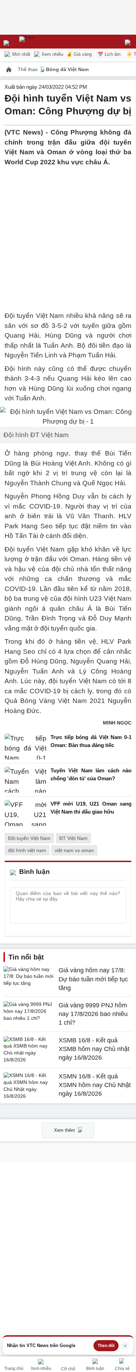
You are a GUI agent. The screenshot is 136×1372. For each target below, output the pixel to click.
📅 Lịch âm (109, 54)
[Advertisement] (68, 234)
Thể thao (28, 69)
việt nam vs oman (74, 850)
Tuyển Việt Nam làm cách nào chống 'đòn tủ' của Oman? (91, 774)
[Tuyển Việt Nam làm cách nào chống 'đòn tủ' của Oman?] (25, 780)
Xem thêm (65, 1130)
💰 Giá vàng (79, 54)
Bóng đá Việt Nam (67, 69)
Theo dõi (106, 1345)
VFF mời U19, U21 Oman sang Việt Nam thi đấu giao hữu (91, 808)
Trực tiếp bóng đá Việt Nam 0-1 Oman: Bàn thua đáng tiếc (91, 741)
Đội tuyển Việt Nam (29, 838)
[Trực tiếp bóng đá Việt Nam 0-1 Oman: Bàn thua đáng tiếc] (25, 746)
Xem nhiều (51, 54)
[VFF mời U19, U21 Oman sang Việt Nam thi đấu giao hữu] (25, 813)
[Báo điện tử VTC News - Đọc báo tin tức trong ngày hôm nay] (42, 42)
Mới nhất (20, 54)
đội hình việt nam (27, 850)
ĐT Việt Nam (73, 838)
